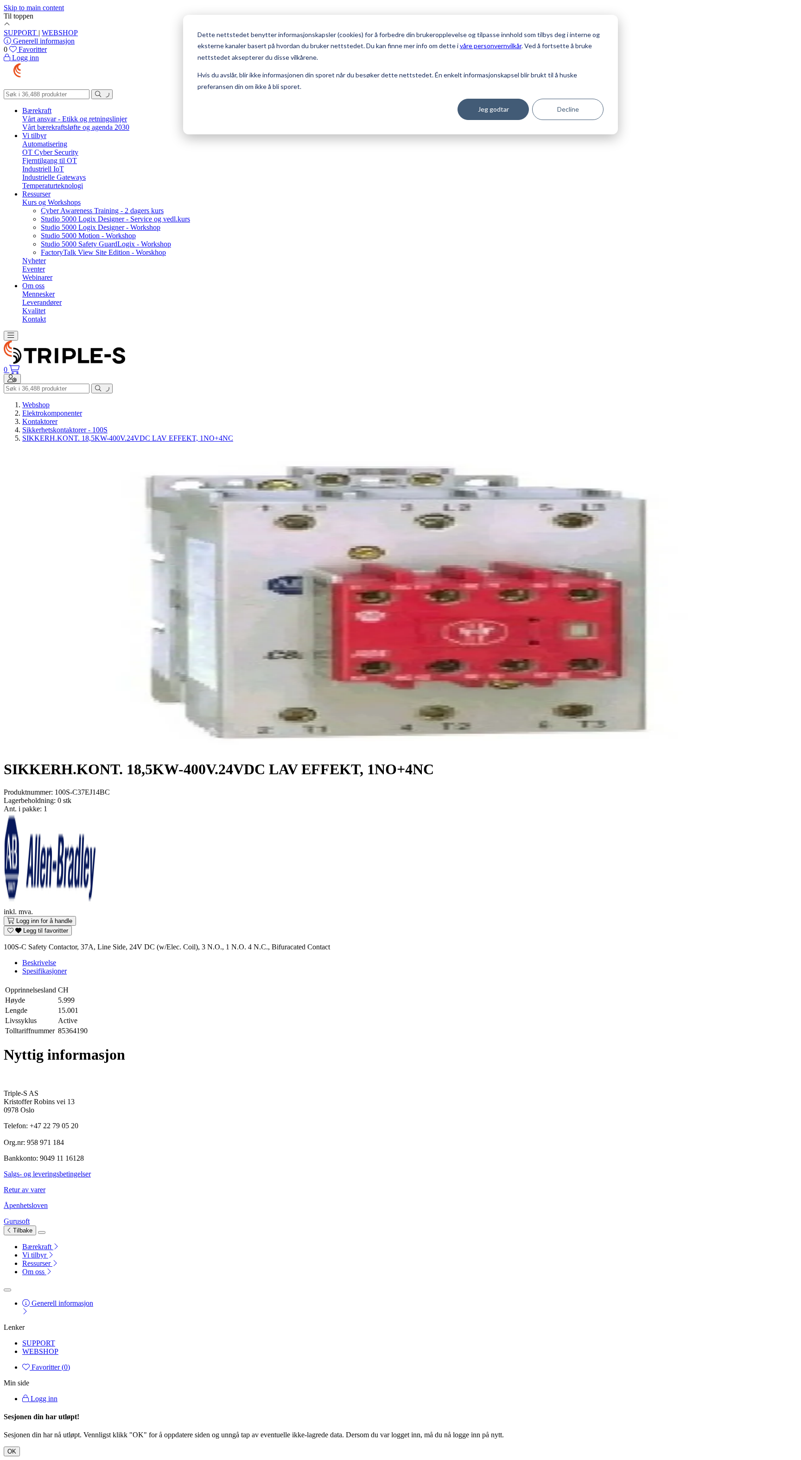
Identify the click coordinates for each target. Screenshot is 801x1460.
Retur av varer (24, 1190)
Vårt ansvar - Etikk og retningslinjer (74, 119)
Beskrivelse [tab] (39, 963)
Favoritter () (50, 1367)
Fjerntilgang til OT (49, 160)
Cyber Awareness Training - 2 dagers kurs (102, 211)
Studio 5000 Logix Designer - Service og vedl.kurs (115, 219)
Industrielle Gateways (54, 177)
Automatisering (44, 144)
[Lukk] (41, 1232)
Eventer (33, 269)
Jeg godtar (493, 109)
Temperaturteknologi (52, 186)
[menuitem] (409, 1247)
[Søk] (102, 94)
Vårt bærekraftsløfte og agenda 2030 (75, 127)
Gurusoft (17, 1221)
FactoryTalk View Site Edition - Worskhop (103, 252)
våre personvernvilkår (490, 46)
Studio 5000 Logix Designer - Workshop (100, 227)
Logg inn (43, 1399)
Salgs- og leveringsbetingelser (47, 1174)
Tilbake (21, 1230)
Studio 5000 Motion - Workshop (88, 236)
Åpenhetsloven (26, 1205)
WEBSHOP (60, 33)
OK (11, 1451)
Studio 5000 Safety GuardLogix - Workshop (106, 244)
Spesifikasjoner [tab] (44, 971)
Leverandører (42, 302)
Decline (568, 109)
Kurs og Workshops (51, 202)
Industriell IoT (43, 169)
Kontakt (34, 319)
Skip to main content (34, 8)
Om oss (33, 286)
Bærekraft (36, 110)
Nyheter (34, 261)
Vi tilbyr (34, 135)
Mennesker (38, 294)
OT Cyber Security (50, 152)
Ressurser (36, 194)
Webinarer (37, 277)
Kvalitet (33, 311)
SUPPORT (21, 33)
